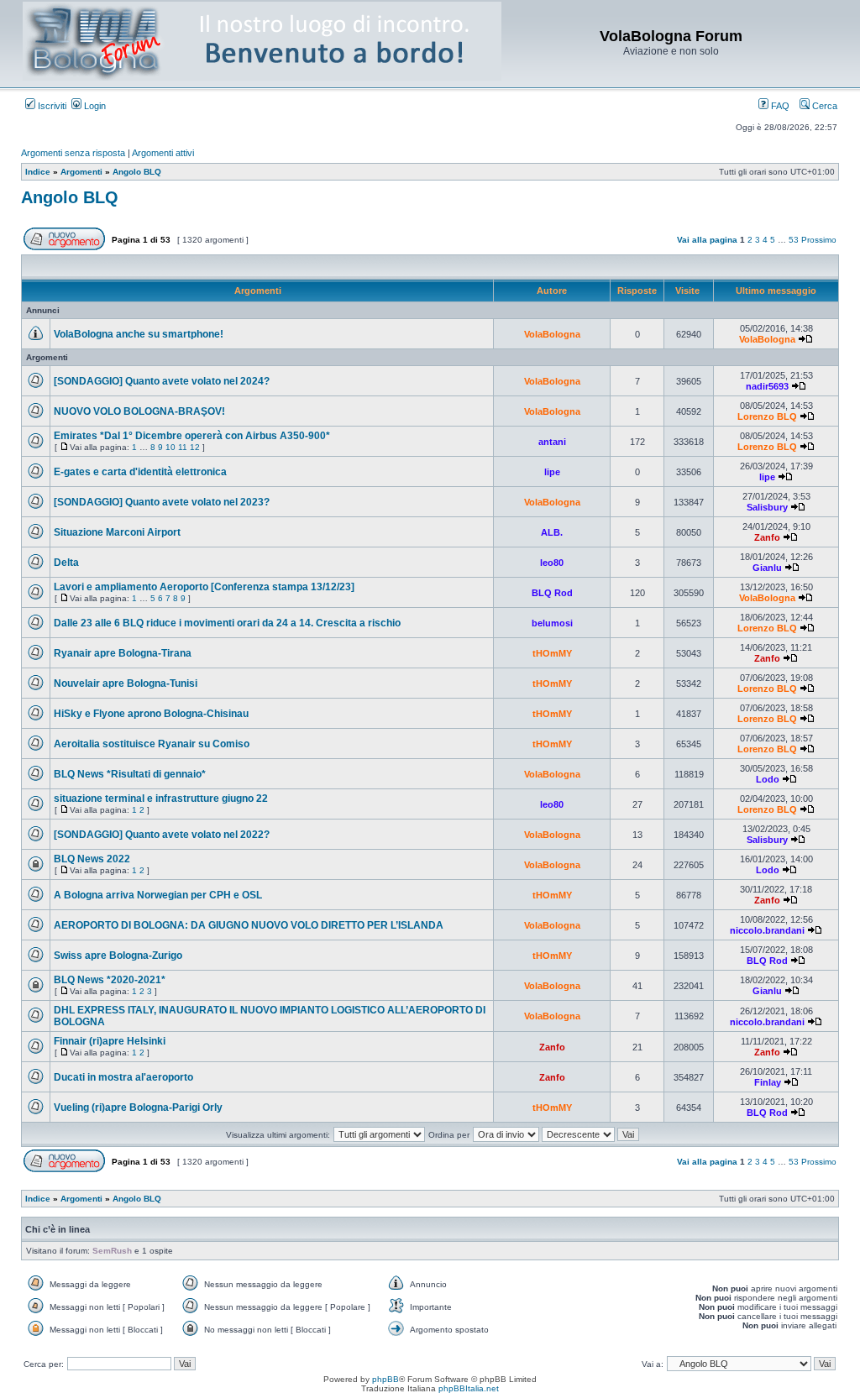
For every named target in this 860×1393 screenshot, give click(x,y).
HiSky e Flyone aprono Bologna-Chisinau (151, 714)
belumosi (552, 623)
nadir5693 (767, 386)
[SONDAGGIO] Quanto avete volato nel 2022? (162, 835)
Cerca (823, 106)
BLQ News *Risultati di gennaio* (130, 774)
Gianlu (767, 568)
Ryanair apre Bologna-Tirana (122, 653)
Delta (66, 562)
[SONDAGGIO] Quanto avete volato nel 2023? (162, 502)
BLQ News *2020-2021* (109, 980)
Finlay (767, 1082)
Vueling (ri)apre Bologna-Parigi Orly (138, 1107)
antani (552, 442)
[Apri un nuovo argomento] (64, 247)
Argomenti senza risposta (73, 153)
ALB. (552, 532)
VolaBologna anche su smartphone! (138, 334)
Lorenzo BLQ (767, 416)
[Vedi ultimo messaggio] (805, 339)
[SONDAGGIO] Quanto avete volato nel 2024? (162, 381)
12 (195, 447)
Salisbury (767, 507)
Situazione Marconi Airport (117, 532)
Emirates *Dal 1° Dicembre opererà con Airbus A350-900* (192, 436)
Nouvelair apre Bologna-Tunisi (125, 683)
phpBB (385, 1379)
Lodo (767, 779)
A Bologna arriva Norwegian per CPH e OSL (158, 895)
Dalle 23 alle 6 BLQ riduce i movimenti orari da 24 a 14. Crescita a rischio (227, 623)
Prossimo (818, 239)
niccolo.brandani (767, 930)
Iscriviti (50, 106)
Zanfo (767, 537)
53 (794, 239)
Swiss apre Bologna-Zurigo (118, 955)
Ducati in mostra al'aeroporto (123, 1077)
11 (182, 447)
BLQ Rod (552, 593)
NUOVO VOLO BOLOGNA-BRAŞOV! (139, 411)
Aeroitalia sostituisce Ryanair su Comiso (151, 744)
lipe (552, 472)
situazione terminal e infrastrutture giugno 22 (161, 798)
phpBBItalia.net (468, 1388)
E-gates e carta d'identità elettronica (140, 472)
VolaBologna (552, 334)
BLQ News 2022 (92, 859)
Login (93, 106)
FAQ (778, 106)
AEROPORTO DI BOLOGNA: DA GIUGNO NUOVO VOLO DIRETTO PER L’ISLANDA (248, 925)
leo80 (552, 563)
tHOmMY (552, 653)
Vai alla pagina (707, 239)
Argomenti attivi (163, 153)
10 (170, 447)
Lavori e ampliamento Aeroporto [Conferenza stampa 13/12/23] (204, 587)
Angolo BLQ (69, 197)
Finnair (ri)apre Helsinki (109, 1041)
